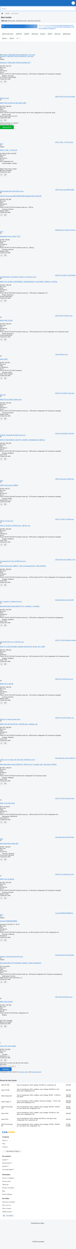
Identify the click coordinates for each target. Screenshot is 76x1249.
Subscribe (6, 1069)
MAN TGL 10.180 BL (7, 879)
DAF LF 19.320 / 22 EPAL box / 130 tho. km (15, 526)
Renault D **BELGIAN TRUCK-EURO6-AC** (15, 63)
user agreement (36, 1072)
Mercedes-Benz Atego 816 (9, 843)
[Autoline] (2, 13)
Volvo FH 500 (5, 1085)
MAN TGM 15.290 (6, 320)
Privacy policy (6, 1181)
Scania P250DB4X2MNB (8, 921)
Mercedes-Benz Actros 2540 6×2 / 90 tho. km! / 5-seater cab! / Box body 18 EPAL (28, 764)
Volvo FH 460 (5, 1090)
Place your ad (7, 127)
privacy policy (24, 1072)
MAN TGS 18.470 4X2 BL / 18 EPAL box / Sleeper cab (18, 724)
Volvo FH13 (4, 1119)
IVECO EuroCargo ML (7, 1125)
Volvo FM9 (3, 359)
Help (3, 1143)
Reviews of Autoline (8, 1188)
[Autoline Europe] (12, 3)
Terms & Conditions (8, 1178)
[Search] (73, 9)
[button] (73, 3)
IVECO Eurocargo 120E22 (9, 485)
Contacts (5, 1147)
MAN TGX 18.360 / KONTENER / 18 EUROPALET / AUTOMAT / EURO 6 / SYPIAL (28, 282)
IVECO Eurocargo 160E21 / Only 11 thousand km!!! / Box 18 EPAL (23, 566)
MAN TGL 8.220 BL (6, 684)
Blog (3, 1191)
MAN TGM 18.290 (6, 1002)
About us (5, 1140)
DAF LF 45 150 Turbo (7, 803)
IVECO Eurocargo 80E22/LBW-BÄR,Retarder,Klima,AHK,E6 (20, 196)
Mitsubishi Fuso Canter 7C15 (10, 236)
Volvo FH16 (4, 1113)
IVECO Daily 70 (6, 1102)
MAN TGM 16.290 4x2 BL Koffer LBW (13, 103)
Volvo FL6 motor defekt (8, 1046)
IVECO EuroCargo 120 (7, 1107)
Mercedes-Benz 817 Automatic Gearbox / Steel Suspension (20, 963)
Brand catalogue (7, 1194)
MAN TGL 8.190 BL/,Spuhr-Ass (11, 399)
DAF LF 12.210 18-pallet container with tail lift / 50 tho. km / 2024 (22, 646)
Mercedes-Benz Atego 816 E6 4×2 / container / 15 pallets (19, 606)
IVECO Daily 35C (6, 1096)
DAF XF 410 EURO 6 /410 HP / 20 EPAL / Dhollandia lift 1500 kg (22, 440)
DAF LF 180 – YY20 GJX (8, 150)
